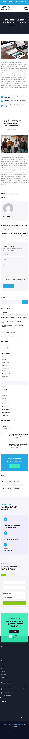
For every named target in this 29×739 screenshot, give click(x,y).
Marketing (4, 365)
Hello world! (4, 312)
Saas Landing (5, 368)
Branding (4, 356)
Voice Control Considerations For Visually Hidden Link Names (14, 318)
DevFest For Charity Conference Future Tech (15, 233)
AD (2, 481)
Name (5, 579)
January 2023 (5, 348)
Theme (3, 488)
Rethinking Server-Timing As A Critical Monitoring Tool (14, 315)
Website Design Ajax (9, 732)
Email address (7, 597)
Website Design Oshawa (21, 732)
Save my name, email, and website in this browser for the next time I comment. (15, 280)
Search (3, 298)
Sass (17, 194)
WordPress (5, 376)
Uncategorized (6, 373)
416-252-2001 (16, 637)
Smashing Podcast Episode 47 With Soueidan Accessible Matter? (14, 226)
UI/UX (9, 488)
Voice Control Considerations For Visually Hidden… (18, 444)
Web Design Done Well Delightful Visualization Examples (12, 326)
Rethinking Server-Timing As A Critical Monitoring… (18, 435)
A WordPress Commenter (7, 336)
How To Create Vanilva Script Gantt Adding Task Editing (12, 322)
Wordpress (16, 488)
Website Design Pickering (15, 732)
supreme (6, 216)
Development (10, 194)
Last (3, 589)
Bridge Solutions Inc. (17, 724)
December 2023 (6, 345)
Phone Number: (7, 593)
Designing (4, 359)
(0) (21, 26)
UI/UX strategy (6, 371)
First (3, 585)
